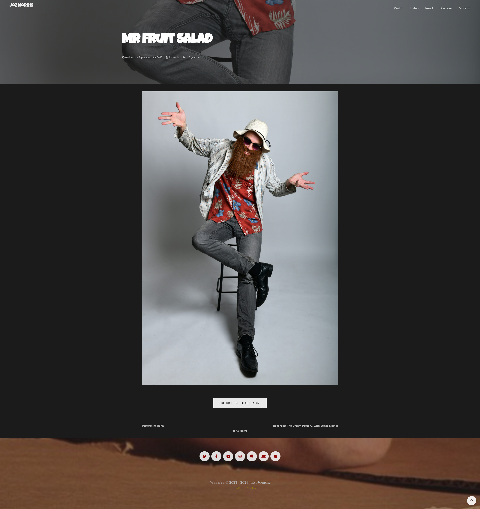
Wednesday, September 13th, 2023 (143, 57)
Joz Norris (173, 57)
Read (429, 8)
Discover (446, 8)
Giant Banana (246, 488)
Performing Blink (153, 425)
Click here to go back (240, 403)
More (463, 8)
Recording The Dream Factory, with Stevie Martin (305, 425)
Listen (414, 8)
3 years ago (195, 57)
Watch (398, 8)
